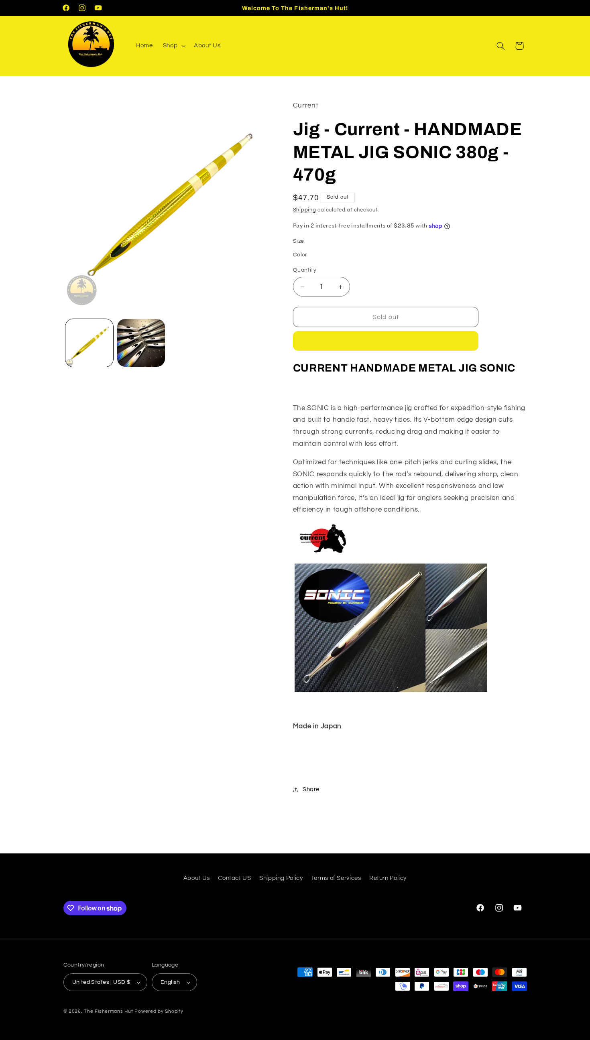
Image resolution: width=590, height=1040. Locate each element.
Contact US (234, 878)
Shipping (304, 210)
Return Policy (388, 878)
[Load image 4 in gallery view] (141, 343)
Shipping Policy (281, 878)
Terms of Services (336, 878)
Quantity (304, 270)
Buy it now (386, 341)
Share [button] (311, 789)
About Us (196, 878)
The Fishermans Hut (108, 1011)
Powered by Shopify (158, 1011)
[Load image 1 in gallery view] (89, 343)
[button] (173, 46)
